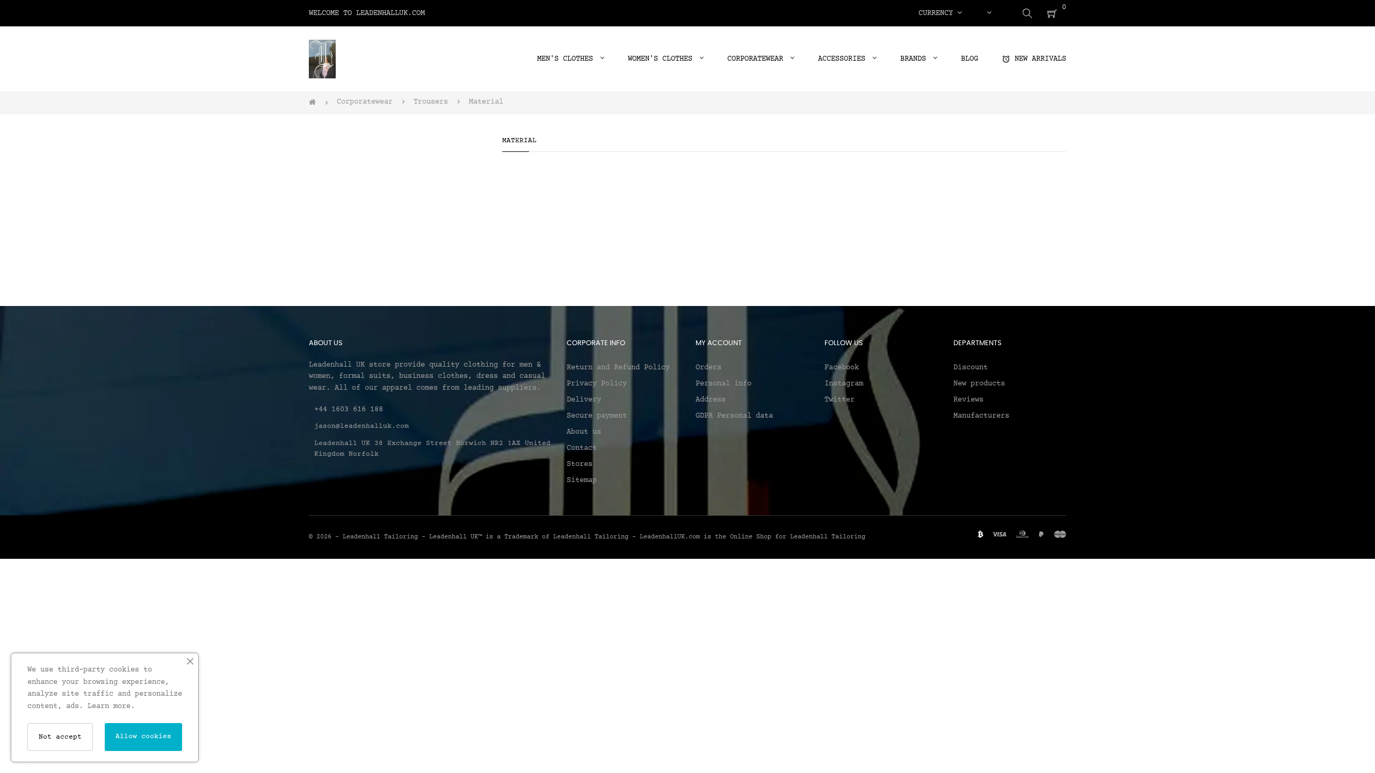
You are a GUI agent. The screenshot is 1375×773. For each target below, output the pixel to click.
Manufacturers (981, 416)
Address (711, 400)
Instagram (843, 384)
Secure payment (597, 416)
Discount (970, 367)
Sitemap (582, 480)
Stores (579, 464)
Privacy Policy (597, 384)
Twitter (839, 400)
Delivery (584, 400)
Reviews (968, 400)
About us (584, 432)
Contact (582, 448)
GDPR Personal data (734, 416)
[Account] (989, 13)
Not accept (60, 737)
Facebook (841, 367)
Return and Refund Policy (618, 367)
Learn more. (111, 706)
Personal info (723, 384)
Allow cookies (143, 736)
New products (979, 384)
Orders (708, 367)
